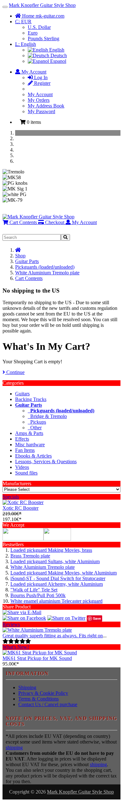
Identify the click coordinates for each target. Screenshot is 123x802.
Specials (11, 496)
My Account (40, 94)
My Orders (39, 100)
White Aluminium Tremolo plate (47, 272)
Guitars (22, 393)
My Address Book (46, 105)
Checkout (54, 222)
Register (41, 83)
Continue (15, 372)
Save (97, 618)
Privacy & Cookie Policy (43, 693)
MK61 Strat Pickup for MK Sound (37, 658)
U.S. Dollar (39, 27)
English (25, 44)
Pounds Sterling (43, 38)
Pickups (37, 422)
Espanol (57, 61)
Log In (40, 77)
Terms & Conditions (38, 698)
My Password (41, 111)
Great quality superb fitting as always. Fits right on (53, 635)
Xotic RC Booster (20, 508)
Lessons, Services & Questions (46, 461)
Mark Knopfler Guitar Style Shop (42, 5)
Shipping (27, 687)
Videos (22, 467)
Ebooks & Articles (33, 456)
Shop (20, 255)
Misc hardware (30, 444)
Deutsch (58, 55)
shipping (14, 747)
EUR (23, 21)
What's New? (16, 647)
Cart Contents (22, 222)
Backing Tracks (30, 399)
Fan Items (25, 450)
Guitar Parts (27, 261)
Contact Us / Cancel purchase (47, 704)
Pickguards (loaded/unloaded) (44, 267)
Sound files (26, 472)
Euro (33, 33)
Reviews (11, 624)
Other (35, 427)
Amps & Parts (29, 433)
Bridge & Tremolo (47, 416)
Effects (22, 439)
